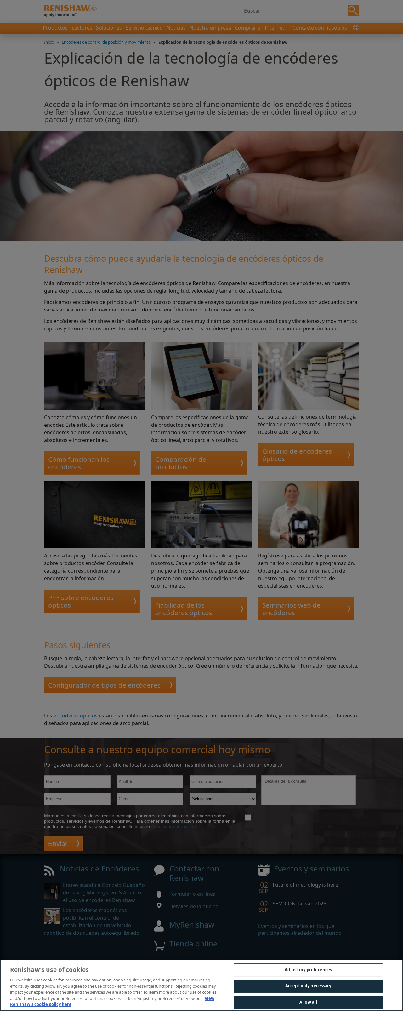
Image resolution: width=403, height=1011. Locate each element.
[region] (201, 985)
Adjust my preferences (308, 970)
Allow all (308, 1002)
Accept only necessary (308, 986)
